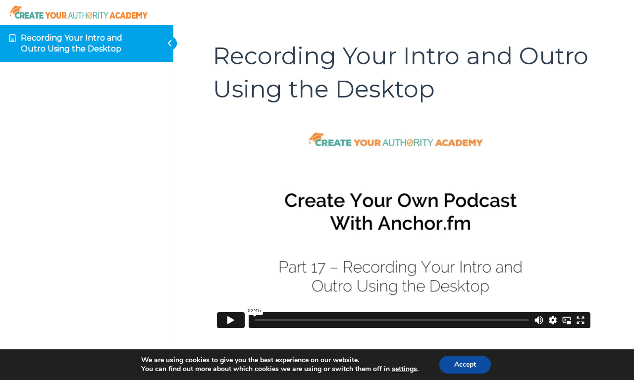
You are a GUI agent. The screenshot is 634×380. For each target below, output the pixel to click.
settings (404, 369)
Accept (465, 364)
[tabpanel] (403, 225)
